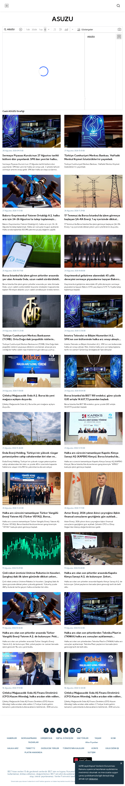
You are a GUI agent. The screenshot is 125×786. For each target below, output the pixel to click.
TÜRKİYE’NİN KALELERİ (73, 748)
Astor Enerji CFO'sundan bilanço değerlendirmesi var (90, 473)
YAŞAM (98, 738)
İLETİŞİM (91, 752)
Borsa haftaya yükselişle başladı (80, 356)
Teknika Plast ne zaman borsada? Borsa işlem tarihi (89, 593)
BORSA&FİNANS (29, 738)
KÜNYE (94, 748)
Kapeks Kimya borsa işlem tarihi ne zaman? (85, 533)
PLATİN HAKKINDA (33, 752)
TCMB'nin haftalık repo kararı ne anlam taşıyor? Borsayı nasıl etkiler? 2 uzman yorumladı (30, 297)
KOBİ (113, 738)
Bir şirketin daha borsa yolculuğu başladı (22, 473)
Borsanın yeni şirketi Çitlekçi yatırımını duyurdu (25, 356)
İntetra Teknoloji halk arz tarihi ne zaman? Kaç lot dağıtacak (89, 297)
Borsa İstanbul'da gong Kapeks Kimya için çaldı (87, 413)
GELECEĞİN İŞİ (112, 748)
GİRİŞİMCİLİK (46, 738)
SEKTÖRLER (82, 738)
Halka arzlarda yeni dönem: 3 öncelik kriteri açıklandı (28, 116)
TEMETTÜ (30, 748)
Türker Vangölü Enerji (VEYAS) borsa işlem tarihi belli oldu (31, 593)
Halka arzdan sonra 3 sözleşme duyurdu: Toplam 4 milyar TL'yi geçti (92, 177)
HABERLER (12, 738)
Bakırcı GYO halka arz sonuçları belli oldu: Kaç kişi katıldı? (30, 176)
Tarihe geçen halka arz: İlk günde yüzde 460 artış (27, 533)
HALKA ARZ (12, 748)
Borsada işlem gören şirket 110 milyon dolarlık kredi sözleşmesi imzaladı (27, 237)
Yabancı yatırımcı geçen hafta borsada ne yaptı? (88, 116)
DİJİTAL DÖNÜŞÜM (64, 738)
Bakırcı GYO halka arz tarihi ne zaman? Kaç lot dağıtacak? (93, 236)
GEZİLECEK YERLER (50, 748)
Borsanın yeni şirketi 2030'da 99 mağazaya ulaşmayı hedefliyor (28, 655)
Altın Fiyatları (91, 742)
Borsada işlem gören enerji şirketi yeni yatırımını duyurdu (30, 413)
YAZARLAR (33, 742)
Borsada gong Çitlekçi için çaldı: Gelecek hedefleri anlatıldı (89, 655)
